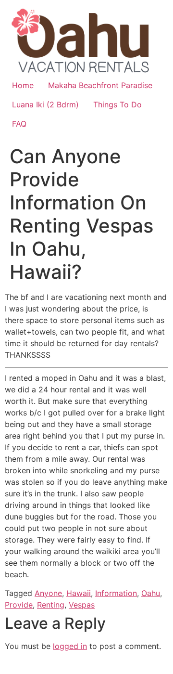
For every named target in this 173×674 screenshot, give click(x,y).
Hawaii (78, 593)
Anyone (48, 593)
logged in (70, 646)
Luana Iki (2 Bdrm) (45, 104)
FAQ (19, 124)
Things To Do (117, 104)
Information (116, 593)
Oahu (150, 593)
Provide (19, 604)
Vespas (82, 604)
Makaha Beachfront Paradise (100, 85)
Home (23, 85)
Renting (50, 604)
